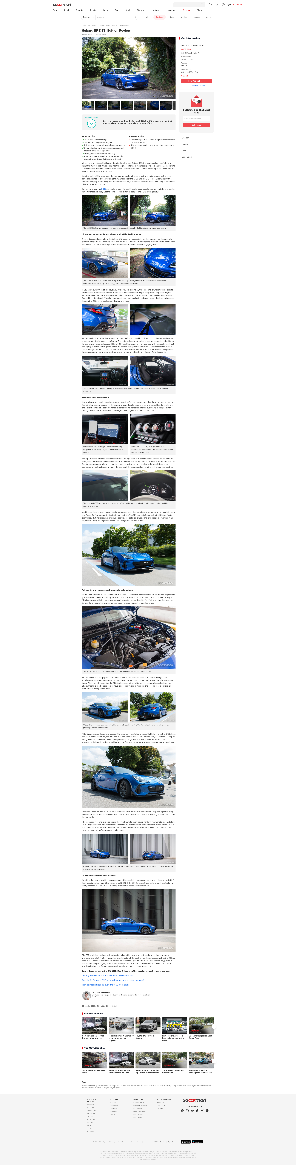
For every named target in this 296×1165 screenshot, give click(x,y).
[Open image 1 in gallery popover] (129, 68)
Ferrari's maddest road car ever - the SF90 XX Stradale (105, 985)
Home (84, 25)
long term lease (162, 1157)
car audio (190, 1153)
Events (112, 1115)
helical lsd (94, 1088)
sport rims (165, 1155)
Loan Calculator (139, 1112)
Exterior (185, 138)
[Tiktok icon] (197, 1110)
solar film (111, 1155)
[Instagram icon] (187, 1110)
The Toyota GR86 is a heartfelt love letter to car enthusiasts (107, 976)
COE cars (161, 1151)
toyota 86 (102, 1088)
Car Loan (90, 1117)
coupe (113, 1086)
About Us (160, 1103)
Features (196, 17)
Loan (105, 10)
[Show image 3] (114, 105)
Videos (208, 17)
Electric (79, 10)
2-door (119, 1086)
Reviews (86, 17)
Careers (160, 1109)
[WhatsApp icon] (207, 1110)
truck (104, 1153)
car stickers (178, 1155)
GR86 (103, 189)
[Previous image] (84, 68)
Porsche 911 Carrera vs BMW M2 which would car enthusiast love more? (113, 980)
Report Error (171, 1142)
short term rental (151, 1157)
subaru (137, 1086)
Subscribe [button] (196, 125)
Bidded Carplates (140, 1106)
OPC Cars (168, 1151)
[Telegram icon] (202, 1110)
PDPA (156, 1142)
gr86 (108, 1088)
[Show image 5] (140, 105)
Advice (184, 17)
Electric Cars (91, 1111)
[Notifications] (216, 4)
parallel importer (144, 1153)
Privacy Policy (148, 1142)
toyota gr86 (115, 1088)
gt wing (173, 1086)
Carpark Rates (138, 1103)
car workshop (143, 1155)
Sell (128, 10)
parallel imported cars (115, 1153)
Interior (185, 144)
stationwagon (184, 1151)
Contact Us (161, 1106)
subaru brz (148, 1086)
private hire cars (173, 1157)
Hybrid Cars (91, 1114)
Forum (89, 1129)
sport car (107, 1086)
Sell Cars (90, 1123)
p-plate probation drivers (148, 1159)
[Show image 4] (127, 105)
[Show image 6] (153, 105)
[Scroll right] (174, 105)
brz (142, 1086)
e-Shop (156, 10)
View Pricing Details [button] (196, 81)
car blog (119, 1157)
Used (66, 10)
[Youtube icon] (192, 1110)
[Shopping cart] (210, 4)
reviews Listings (111, 25)
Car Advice (137, 1118)
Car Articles (92, 25)
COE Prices (137, 1109)
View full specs (187, 76)
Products (113, 1109)
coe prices (128, 1157)
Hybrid (93, 10)
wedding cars (183, 1157)
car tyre (158, 1155)
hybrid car (154, 1151)
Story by (101, 992)
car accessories (120, 1155)
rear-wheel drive (129, 1086)
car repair (135, 1155)
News (172, 17)
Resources (91, 1132)
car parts (129, 1155)
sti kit (168, 1086)
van (101, 1153)
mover (185, 1155)
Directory (141, 10)
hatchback (175, 1151)
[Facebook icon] (182, 1110)
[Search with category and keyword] (202, 4)
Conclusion (187, 157)
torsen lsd (86, 1088)
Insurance (171, 10)
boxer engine (192, 1086)
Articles (186, 10)
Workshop (114, 1106)
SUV (194, 1151)
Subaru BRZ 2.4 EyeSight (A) (192, 45)
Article (89, 1126)
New (55, 10)
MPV (190, 1151)
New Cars (90, 1105)
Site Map (163, 1142)
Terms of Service (136, 1142)
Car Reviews (138, 1115)
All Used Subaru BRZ (196, 86)
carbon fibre (181, 1086)
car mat (171, 1155)
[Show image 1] (88, 105)
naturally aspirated (204, 1086)
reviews (101, 25)
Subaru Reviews (124, 25)
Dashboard (238, 5)
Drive (184, 151)
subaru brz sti (160, 1086)
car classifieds (124, 1151)
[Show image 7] (166, 105)
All (147, 17)
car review (91, 1086)
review (84, 1086)
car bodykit (152, 1155)
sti (153, 1086)
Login (228, 5)
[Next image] (173, 68)
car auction (154, 1153)
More (199, 10)
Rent (117, 10)
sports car (99, 1086)
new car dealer (134, 1153)
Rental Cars (91, 1120)
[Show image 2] (101, 105)
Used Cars (90, 1108)
